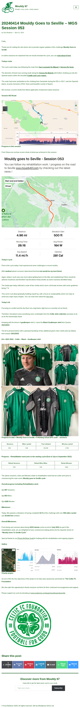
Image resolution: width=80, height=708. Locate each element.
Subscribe (58, 688)
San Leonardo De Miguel (49, 67)
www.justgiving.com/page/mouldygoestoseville (48, 593)
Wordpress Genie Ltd (46, 706)
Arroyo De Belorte (46, 73)
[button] (40, 122)
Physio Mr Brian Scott (25, 538)
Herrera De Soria (67, 67)
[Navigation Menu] (76, 7)
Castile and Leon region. (37, 75)
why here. (49, 297)
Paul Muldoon (8, 32)
